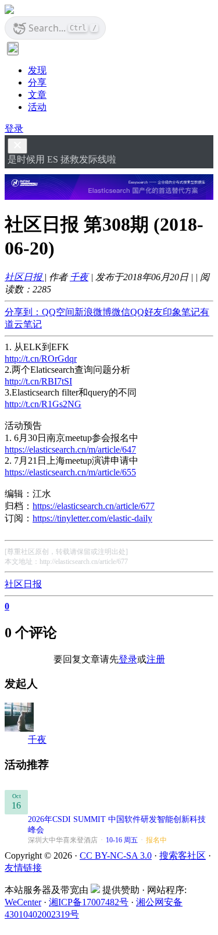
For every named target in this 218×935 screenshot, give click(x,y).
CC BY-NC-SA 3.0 (116, 855)
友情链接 (23, 868)
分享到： (23, 312)
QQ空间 (58, 312)
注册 (155, 659)
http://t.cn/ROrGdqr (41, 359)
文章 (37, 95)
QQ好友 (146, 312)
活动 (37, 107)
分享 (37, 82)
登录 (14, 128)
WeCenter (23, 902)
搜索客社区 (182, 855)
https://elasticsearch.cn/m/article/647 (70, 449)
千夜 (79, 277)
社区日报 (24, 277)
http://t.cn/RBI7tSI (38, 381)
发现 (37, 70)
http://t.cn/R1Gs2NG (43, 404)
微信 (121, 312)
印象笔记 (181, 312)
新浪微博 (93, 312)
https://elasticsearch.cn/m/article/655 (70, 472)
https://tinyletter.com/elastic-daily (92, 518)
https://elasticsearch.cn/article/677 (94, 506)
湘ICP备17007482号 (88, 902)
